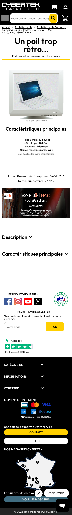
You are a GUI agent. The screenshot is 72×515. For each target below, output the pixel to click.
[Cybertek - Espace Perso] (65, 7)
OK (55, 326)
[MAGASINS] (55, 7)
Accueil (6, 27)
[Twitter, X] (38, 301)
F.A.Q (36, 441)
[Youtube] (28, 301)
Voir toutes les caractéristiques (36, 153)
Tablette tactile (23, 27)
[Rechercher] (53, 18)
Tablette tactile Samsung (51, 27)
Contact (36, 432)
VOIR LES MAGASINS (36, 499)
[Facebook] (8, 301)
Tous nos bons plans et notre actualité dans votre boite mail (32, 317)
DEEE (44, 120)
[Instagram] (18, 301)
